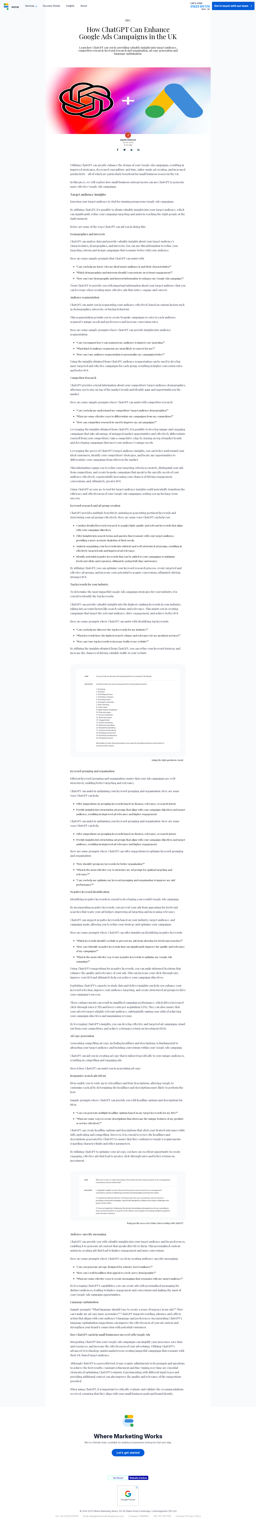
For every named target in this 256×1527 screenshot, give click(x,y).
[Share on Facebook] (117, 150)
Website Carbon (138, 1477)
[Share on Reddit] (131, 150)
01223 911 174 (200, 6)
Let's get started (128, 1452)
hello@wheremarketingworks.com (106, 1516)
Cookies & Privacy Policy (188, 1516)
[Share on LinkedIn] (138, 150)
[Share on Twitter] (124, 150)
